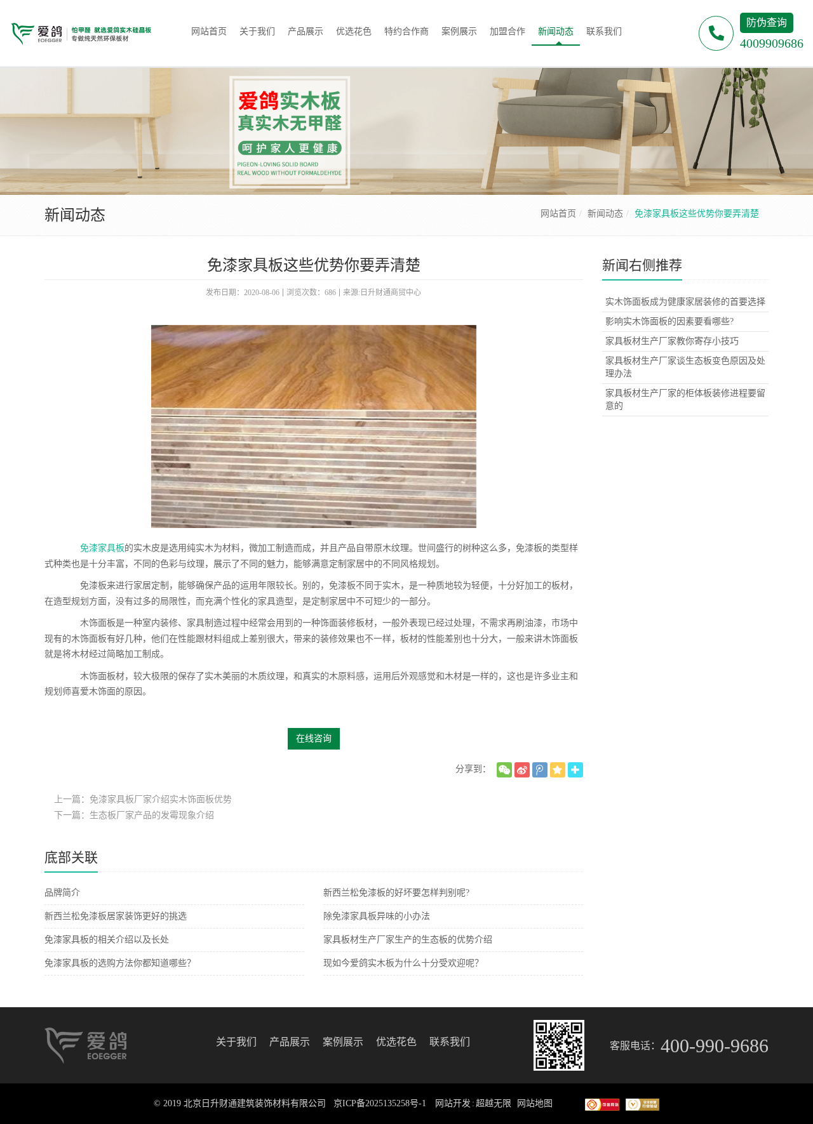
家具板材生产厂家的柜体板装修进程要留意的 (685, 399)
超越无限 (493, 1103)
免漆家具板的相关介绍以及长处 (106, 939)
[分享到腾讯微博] (540, 769)
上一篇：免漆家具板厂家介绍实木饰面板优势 (143, 799)
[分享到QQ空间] (557, 769)
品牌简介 (62, 892)
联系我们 (449, 1041)
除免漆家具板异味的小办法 (376, 916)
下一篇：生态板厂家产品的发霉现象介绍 (134, 815)
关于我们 (236, 1041)
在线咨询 (314, 738)
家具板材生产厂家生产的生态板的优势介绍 (407, 939)
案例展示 (343, 1041)
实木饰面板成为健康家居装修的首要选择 (685, 302)
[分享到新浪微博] (522, 769)
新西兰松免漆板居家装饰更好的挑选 (115, 916)
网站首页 (558, 213)
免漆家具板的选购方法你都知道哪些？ (120, 963)
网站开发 (453, 1103)
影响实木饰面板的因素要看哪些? (669, 321)
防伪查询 (766, 22)
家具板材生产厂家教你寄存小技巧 (672, 341)
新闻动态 (605, 213)
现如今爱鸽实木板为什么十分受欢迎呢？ (403, 963)
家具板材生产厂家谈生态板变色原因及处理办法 (685, 367)
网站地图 (535, 1103)
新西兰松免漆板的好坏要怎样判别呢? (396, 892)
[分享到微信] (504, 769)
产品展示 (289, 1041)
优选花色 (396, 1041)
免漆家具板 (102, 548)
